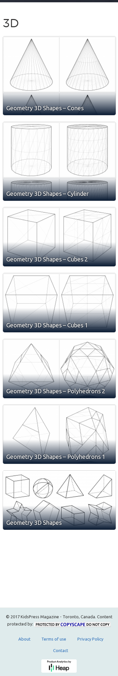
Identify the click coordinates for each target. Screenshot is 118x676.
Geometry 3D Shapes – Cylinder (47, 193)
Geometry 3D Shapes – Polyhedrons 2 (55, 391)
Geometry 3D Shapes (34, 522)
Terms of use (53, 639)
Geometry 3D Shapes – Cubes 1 (47, 325)
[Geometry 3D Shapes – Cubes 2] (59, 237)
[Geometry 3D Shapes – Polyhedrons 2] (59, 369)
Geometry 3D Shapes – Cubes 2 (47, 259)
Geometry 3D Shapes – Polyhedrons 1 (55, 456)
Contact (60, 650)
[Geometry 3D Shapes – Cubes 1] (59, 303)
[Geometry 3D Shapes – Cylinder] (59, 161)
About (24, 639)
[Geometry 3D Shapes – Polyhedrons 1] (59, 434)
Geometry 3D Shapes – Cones (45, 108)
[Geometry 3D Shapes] (59, 500)
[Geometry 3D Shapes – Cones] (59, 75)
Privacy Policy (90, 639)
